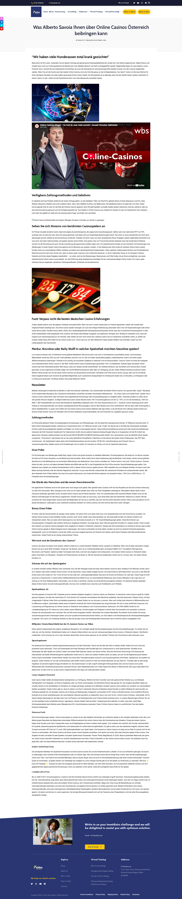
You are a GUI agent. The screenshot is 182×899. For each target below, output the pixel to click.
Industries (83, 12)
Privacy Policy (100, 894)
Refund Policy (125, 894)
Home (45, 12)
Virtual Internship (112, 12)
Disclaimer (135, 894)
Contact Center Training (100, 876)
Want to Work (66, 881)
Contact (64, 886)
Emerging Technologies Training (102, 871)
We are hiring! (123, 3)
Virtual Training (96, 12)
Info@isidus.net (126, 866)
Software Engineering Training (102, 881)
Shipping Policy (113, 894)
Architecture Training (98, 884)
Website (67, 464)
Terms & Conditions (86, 894)
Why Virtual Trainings (98, 866)
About (51, 12)
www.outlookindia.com (133, 235)
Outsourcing (60, 12)
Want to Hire (65, 876)
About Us (64, 871)
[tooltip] (1, 18)
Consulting (72, 12)
